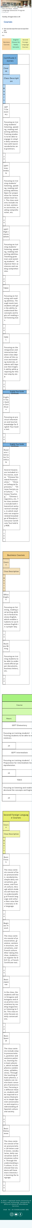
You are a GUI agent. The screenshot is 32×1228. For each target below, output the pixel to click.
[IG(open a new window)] (12, 1214)
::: (1, 9)
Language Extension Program (13, 10)
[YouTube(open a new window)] (16, 1214)
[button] (14, 29)
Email (5, 1210)
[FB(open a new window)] (20, 1214)
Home (15, 9)
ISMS (27, 1210)
